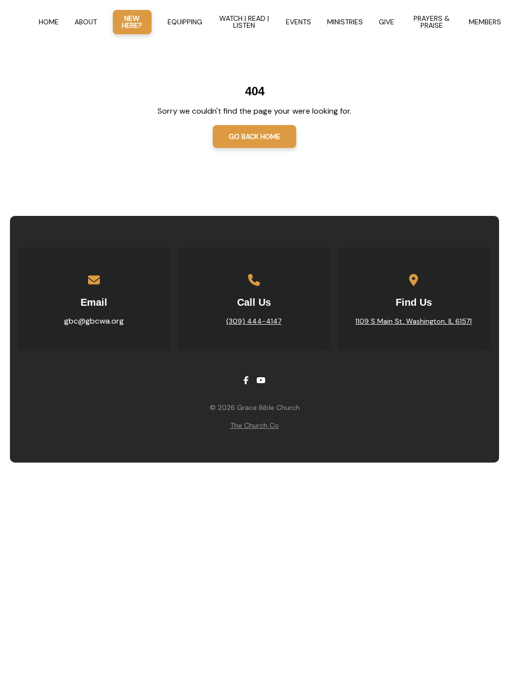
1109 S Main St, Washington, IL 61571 (413, 321)
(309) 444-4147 (253, 321)
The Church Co (254, 425)
